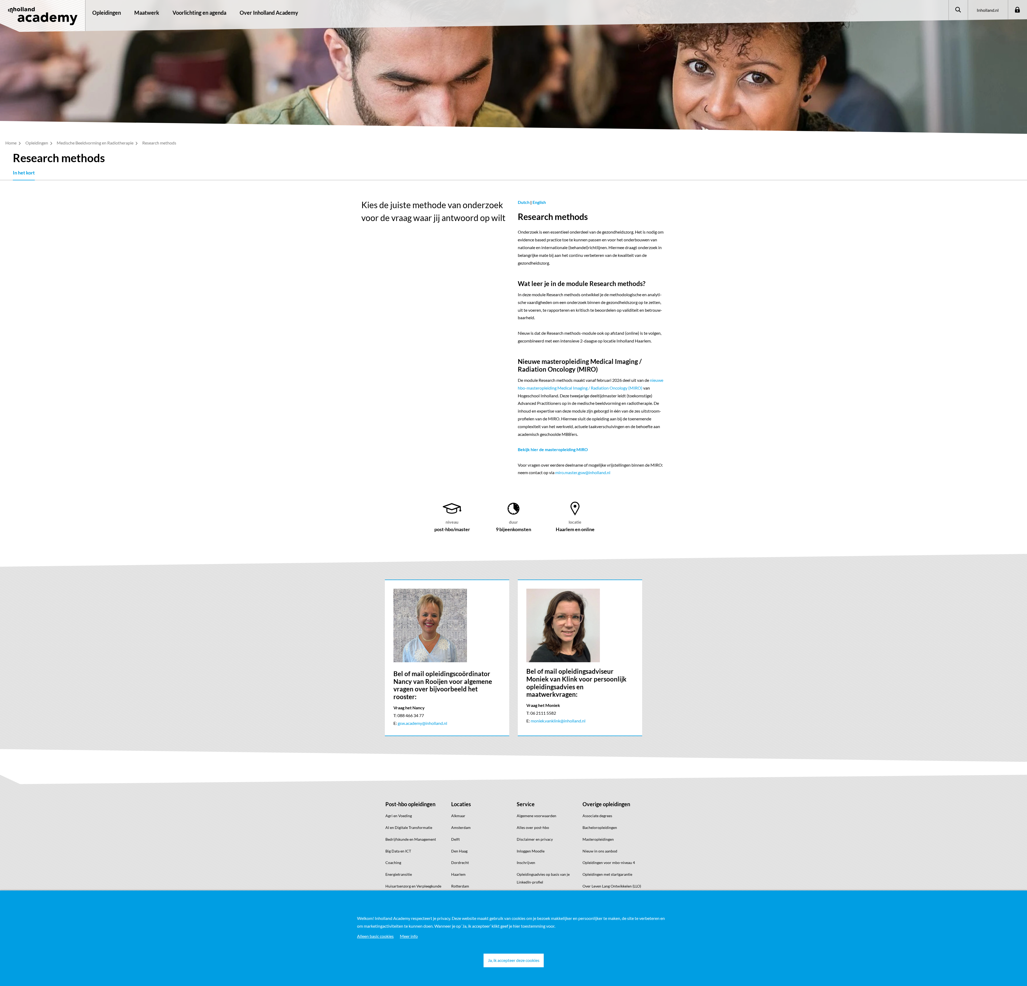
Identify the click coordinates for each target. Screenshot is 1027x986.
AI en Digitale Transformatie (408, 827)
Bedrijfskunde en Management (410, 839)
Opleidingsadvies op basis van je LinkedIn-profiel (543, 878)
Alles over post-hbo (533, 827)
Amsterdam (461, 827)
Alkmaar (458, 815)
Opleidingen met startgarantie (607, 874)
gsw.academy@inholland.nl (422, 723)
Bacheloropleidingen (600, 827)
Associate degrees (597, 815)
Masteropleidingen (598, 839)
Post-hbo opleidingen (410, 804)
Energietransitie (398, 874)
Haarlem (458, 874)
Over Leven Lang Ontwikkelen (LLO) (612, 886)
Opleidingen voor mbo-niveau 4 (609, 862)
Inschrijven (526, 862)
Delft (455, 839)
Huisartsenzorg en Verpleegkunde (413, 886)
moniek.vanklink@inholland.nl (558, 720)
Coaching (393, 862)
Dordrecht (460, 862)
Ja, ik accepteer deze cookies (513, 960)
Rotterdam (460, 886)
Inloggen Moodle (531, 851)
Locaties (461, 804)
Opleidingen (106, 12)
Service (526, 804)
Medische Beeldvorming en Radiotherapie (95, 142)
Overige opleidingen (606, 804)
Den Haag (459, 851)
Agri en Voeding (398, 815)
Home (11, 142)
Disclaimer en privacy (535, 839)
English (539, 202)
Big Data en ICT (398, 851)
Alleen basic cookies (375, 936)
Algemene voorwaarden (536, 815)
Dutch (524, 202)
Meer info (409, 936)
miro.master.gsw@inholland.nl (582, 472)
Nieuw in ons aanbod (600, 851)
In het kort (24, 173)
